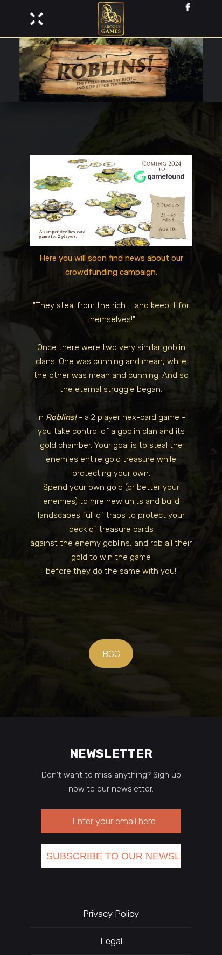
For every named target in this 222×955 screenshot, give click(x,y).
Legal (111, 941)
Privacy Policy (111, 913)
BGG (111, 653)
